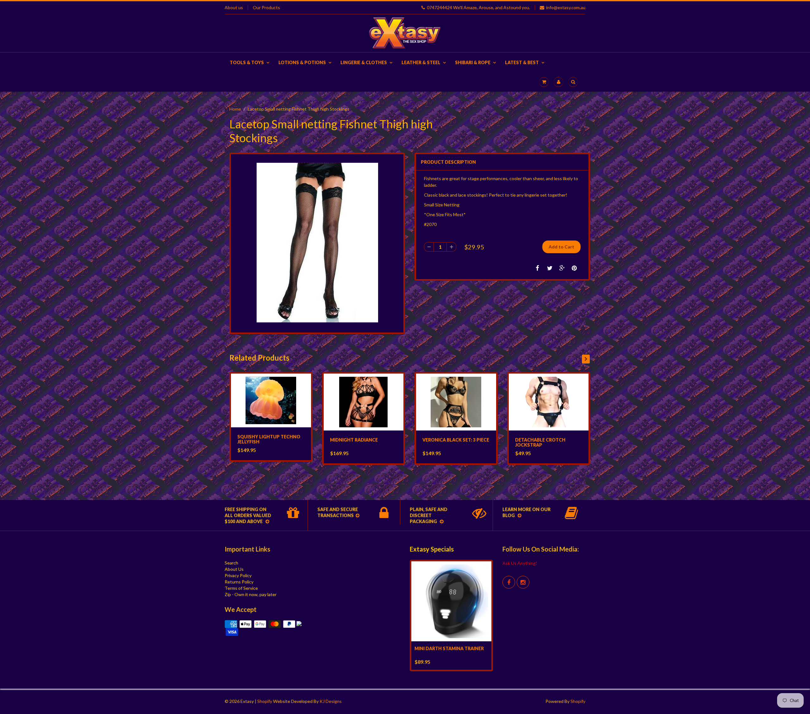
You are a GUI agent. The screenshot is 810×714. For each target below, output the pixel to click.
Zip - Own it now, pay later (251, 594)
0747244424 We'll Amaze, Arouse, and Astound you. (478, 7)
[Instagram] (523, 582)
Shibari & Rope (472, 62)
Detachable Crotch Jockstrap (540, 442)
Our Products (266, 7)
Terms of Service (241, 588)
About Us (234, 569)
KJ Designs (331, 701)
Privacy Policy (238, 575)
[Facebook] (508, 582)
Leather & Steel (421, 62)
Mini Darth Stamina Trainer (449, 648)
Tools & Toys (247, 62)
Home (235, 109)
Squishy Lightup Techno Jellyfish (268, 439)
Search (231, 562)
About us (234, 7)
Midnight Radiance (354, 439)
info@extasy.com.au (565, 7)
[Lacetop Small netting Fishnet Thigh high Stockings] (317, 243)
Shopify (264, 701)
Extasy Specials (432, 549)
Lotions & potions (302, 62)
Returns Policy (239, 581)
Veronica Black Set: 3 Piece (455, 439)
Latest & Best (522, 62)
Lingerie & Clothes (363, 62)
